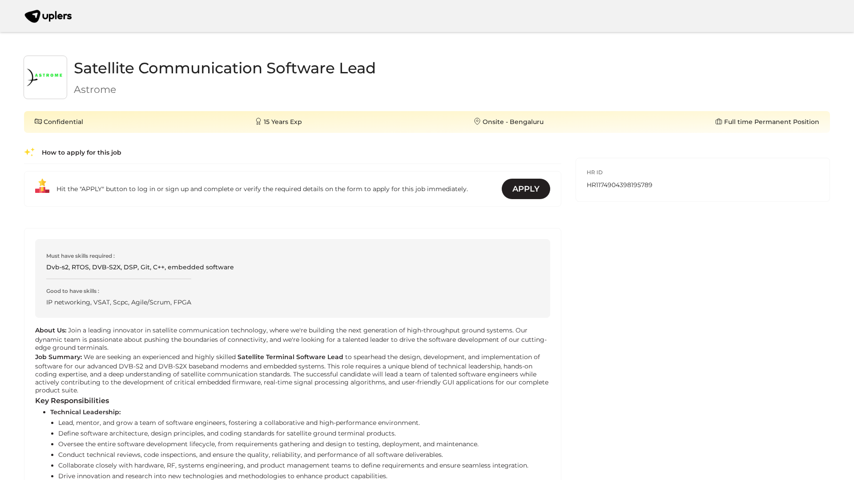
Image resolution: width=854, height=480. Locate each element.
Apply (526, 189)
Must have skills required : (80, 255)
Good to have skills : (72, 291)
